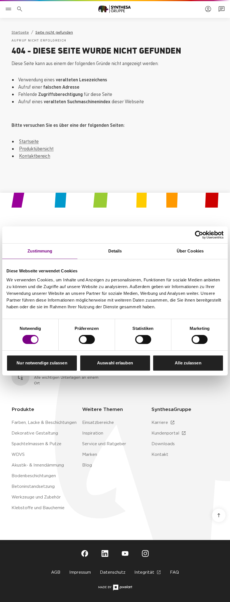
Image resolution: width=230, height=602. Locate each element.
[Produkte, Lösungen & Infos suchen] (21, 9)
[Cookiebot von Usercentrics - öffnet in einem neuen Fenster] (199, 235)
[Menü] (8, 9)
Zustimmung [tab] (39, 251)
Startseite (29, 140)
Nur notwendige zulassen (42, 362)
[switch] (87, 339)
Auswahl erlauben (115, 362)
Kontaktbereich (34, 155)
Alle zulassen (188, 362)
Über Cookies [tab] (190, 251)
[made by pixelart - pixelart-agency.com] (115, 587)
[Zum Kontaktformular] (221, 9)
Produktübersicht (36, 148)
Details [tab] (115, 251)
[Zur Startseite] (114, 9)
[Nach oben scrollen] (219, 515)
